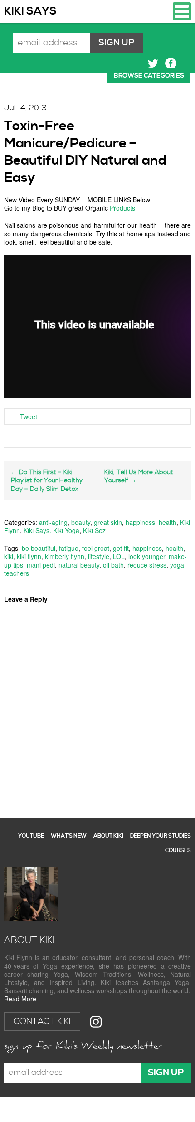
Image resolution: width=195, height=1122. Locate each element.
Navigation (182, 11)
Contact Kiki (42, 1021)
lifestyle (98, 556)
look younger (146, 556)
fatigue (68, 548)
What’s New (69, 836)
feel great (95, 548)
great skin (108, 522)
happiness (140, 522)
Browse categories (149, 76)
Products (122, 207)
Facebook (170, 63)
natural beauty (78, 564)
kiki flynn (29, 556)
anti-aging (53, 522)
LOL (119, 556)
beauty (80, 522)
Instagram (95, 1021)
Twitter (153, 63)
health (167, 522)
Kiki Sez (94, 530)
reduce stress (146, 564)
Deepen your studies (160, 836)
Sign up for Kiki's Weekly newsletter (83, 1046)
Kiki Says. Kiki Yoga (51, 530)
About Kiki (108, 836)
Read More (20, 998)
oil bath (113, 564)
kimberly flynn (64, 556)
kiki (8, 556)
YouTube (31, 836)
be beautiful (38, 548)
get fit (121, 548)
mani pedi (41, 564)
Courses (178, 850)
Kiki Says (30, 11)
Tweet (28, 416)
